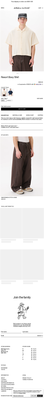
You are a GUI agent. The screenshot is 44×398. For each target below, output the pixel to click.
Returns (3, 386)
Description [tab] (5, 115)
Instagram (4, 368)
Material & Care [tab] (17, 115)
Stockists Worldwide (7, 384)
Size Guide (40, 98)
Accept (40, 395)
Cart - (40, 8)
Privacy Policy (22, 393)
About (3, 378)
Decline (33, 395)
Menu (2, 8)
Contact (3, 379)
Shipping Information (7, 382)
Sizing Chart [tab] (30, 115)
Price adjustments (7, 389)
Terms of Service (28, 379)
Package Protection (7, 387)
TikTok (3, 369)
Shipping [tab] (40, 115)
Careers (3, 391)
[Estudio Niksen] (22, 8)
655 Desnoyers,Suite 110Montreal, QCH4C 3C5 (5, 351)
